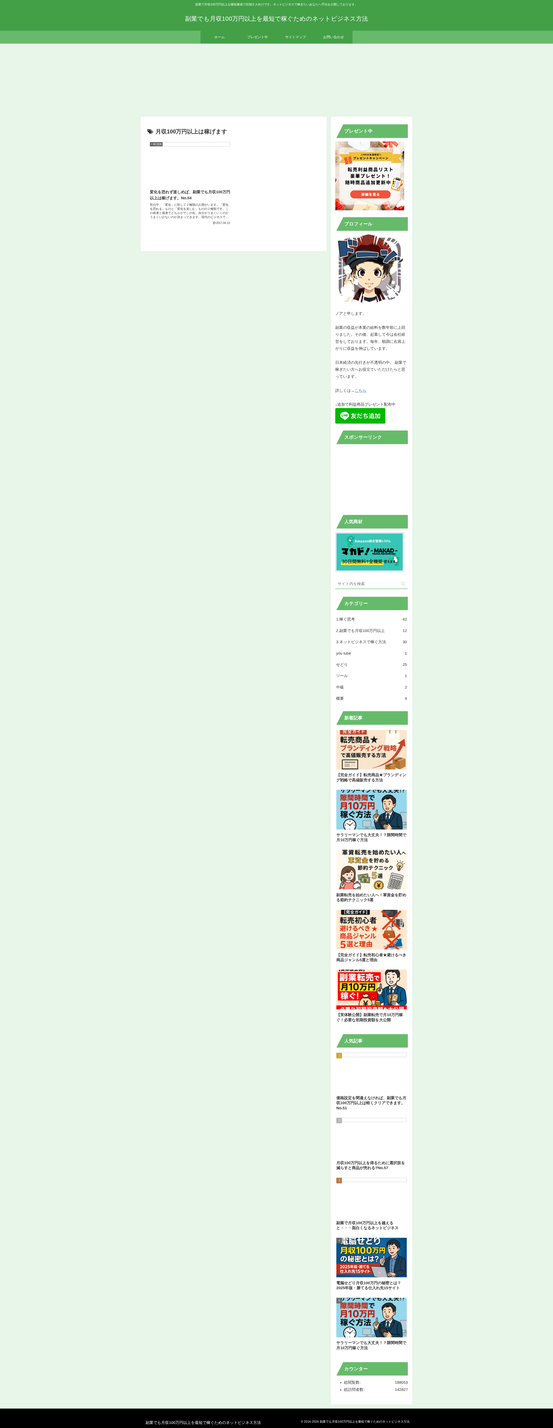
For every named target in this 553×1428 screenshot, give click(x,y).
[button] (403, 583)
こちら (360, 390)
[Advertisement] (276, 79)
